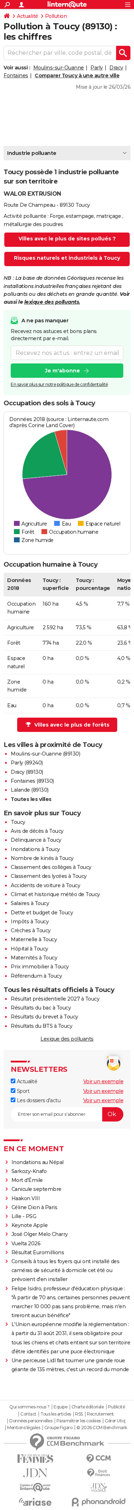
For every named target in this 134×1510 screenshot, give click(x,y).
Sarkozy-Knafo (29, 1171)
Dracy (116, 67)
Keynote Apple (29, 1225)
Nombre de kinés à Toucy (42, 858)
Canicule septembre (36, 1189)
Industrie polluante (31, 153)
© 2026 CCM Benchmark (101, 1427)
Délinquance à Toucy (36, 840)
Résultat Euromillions (37, 1252)
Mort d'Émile (27, 1180)
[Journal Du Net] (35, 1473)
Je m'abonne (62, 370)
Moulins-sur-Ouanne (58, 67)
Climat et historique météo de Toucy (55, 894)
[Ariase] (35, 1502)
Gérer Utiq (115, 1420)
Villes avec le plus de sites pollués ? (67, 238)
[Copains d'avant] (35, 1487)
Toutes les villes (31, 799)
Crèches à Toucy (31, 930)
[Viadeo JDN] (99, 1487)
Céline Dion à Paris (34, 1207)
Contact (28, 1414)
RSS (79, 1414)
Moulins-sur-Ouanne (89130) (45, 754)
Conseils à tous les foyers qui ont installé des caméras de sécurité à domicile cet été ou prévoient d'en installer (65, 1270)
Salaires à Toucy (30, 903)
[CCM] (99, 1458)
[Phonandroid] (99, 1501)
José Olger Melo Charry (39, 1234)
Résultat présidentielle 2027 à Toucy (55, 999)
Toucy (18, 822)
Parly (96, 67)
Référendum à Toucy (36, 976)
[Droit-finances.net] (99, 1473)
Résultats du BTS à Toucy (41, 1026)
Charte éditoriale (87, 1406)
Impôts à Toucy (30, 921)
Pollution (56, 16)
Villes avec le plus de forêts (71, 725)
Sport (22, 1091)
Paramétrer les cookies (78, 1420)
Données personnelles (30, 1420)
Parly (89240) (27, 762)
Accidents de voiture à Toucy (45, 885)
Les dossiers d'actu (37, 1100)
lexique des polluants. (52, 302)
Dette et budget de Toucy (42, 912)
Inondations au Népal (37, 1162)
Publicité (116, 1406)
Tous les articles (55, 1414)
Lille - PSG (23, 1216)
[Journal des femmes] (35, 1458)
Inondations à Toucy (35, 849)
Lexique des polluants (67, 1039)
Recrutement (100, 1414)
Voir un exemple (103, 1081)
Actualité (27, 16)
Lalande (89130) (30, 790)
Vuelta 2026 (26, 1243)
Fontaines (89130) (32, 781)
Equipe (60, 1406)
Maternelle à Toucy (34, 939)
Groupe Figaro (58, 1427)
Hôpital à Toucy (29, 948)
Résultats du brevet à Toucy (44, 1016)
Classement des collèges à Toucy (51, 867)
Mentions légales (23, 1427)
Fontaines (16, 75)
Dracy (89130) (27, 772)
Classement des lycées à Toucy (49, 876)
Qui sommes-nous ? (29, 1406)
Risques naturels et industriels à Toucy (67, 258)
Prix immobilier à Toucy (40, 966)
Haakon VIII (25, 1198)
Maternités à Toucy (34, 957)
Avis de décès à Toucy (37, 831)
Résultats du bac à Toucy (41, 1008)
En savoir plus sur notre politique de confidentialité (59, 384)
